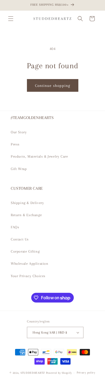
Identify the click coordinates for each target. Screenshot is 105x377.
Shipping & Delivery (27, 203)
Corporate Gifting (25, 251)
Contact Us (20, 239)
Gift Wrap (19, 169)
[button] (11, 19)
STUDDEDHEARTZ (32, 373)
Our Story (19, 132)
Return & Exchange (26, 215)
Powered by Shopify (59, 373)
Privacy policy (86, 372)
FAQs (15, 227)
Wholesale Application (29, 263)
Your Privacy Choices (28, 276)
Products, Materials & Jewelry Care (39, 156)
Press (15, 144)
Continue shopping (52, 85)
